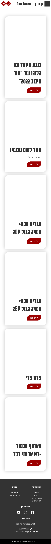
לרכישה (34, 90)
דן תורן (39, 4)
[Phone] (8, 3)
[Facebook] (32, 512)
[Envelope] (3, 3)
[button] (47, 3)
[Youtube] (18, 512)
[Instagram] (25, 512)
